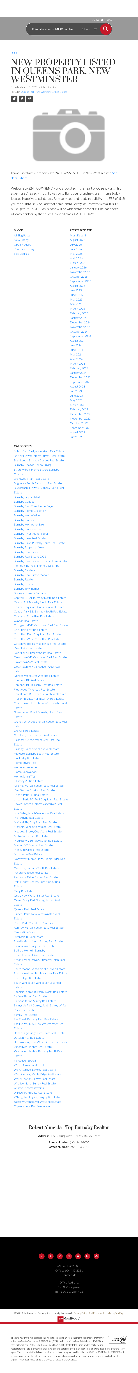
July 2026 (76, 244)
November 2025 (80, 271)
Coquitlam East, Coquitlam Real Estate (37, 634)
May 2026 (76, 253)
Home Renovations (26, 771)
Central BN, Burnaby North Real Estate (38, 602)
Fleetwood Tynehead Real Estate (34, 689)
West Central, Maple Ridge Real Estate (37, 1074)
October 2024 (79, 331)
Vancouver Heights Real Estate (33, 1046)
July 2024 (76, 345)
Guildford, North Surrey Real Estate (36, 735)
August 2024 (77, 340)
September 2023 (80, 382)
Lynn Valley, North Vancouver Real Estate (39, 813)
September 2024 (80, 336)
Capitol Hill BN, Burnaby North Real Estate (40, 597)
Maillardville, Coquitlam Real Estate (35, 822)
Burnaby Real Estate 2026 (30, 556)
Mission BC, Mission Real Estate (33, 845)
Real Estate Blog (24, 249)
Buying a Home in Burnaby (30, 593)
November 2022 (80, 418)
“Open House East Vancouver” (32, 1106)
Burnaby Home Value (27, 515)
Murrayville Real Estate (28, 854)
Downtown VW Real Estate (31, 662)
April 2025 (76, 304)
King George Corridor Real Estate (34, 790)
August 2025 (77, 285)
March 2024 (77, 363)
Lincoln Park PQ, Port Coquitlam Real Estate (41, 799)
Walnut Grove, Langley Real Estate (35, 1069)
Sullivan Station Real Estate (30, 996)
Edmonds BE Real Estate (29, 680)
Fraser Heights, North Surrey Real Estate (39, 698)
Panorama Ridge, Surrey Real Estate (36, 877)
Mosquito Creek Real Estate (31, 849)
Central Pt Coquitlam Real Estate (34, 616)
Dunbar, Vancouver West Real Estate (36, 675)
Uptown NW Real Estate (29, 1037)
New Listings (21, 239)
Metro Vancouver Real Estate (32, 836)
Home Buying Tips (25, 762)
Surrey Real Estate (25, 1014)
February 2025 (79, 313)
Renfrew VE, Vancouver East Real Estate (39, 927)
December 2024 (80, 322)
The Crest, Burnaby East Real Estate (36, 1019)
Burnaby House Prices (27, 529)
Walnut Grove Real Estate (30, 1065)
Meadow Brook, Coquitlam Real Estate (38, 831)
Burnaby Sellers (23, 584)
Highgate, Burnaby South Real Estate (36, 753)
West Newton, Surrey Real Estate (35, 1078)
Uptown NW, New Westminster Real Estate (41, 1042)
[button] (42, 1256)
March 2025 (77, 308)
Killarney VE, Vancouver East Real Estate (39, 785)
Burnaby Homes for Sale (29, 524)
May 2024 (76, 354)
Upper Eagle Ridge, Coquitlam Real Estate (39, 1033)
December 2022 (80, 414)
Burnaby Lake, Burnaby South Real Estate (39, 542)
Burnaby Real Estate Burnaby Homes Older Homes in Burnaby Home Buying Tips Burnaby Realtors (40, 565)
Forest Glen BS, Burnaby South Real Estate (40, 694)
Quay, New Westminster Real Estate (36, 895)
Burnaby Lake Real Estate (30, 538)
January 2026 (78, 267)
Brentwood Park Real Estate (31, 478)
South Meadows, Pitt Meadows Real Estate (40, 973)
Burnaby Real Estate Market (31, 575)
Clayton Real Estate (26, 620)
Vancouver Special (25, 1060)
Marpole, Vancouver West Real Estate (37, 826)
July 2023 (76, 391)
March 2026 (77, 262)
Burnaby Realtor (24, 579)
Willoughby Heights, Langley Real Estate (38, 1097)
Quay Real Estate (24, 891)
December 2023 (80, 377)
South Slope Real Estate (28, 978)
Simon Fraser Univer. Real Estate (34, 955)
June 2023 (76, 395)
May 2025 (76, 299)
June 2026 (76, 249)
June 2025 (76, 294)
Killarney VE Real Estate (28, 781)
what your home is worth (29, 1087)
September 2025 (80, 281)
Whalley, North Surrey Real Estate (35, 1083)
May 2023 (76, 400)
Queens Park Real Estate (29, 909)
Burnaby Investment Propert (31, 533)
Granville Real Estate (26, 730)
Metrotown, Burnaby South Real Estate (38, 840)
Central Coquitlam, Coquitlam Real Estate (39, 607)
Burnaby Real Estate (26, 552)
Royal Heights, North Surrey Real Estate (38, 941)
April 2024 (76, 359)
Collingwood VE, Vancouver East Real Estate (41, 625)
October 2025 (79, 276)
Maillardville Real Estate (28, 817)
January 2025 (78, 317)
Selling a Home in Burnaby (29, 950)
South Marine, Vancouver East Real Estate (39, 968)
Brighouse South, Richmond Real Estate (38, 483)
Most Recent (78, 235)
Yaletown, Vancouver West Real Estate (37, 1101)
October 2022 (79, 423)
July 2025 (76, 290)
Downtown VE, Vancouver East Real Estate (40, 657)
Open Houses (22, 244)
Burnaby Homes (24, 520)
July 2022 (76, 437)
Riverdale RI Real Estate (28, 936)
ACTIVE (96, 20)
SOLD (109, 20)
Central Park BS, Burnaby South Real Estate (40, 611)
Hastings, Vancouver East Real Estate (36, 748)
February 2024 (79, 368)
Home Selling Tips (24, 776)
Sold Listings (21, 253)
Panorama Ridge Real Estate (31, 872)
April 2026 (76, 258)
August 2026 (77, 239)
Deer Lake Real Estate (28, 648)
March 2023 (77, 404)
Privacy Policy (80, 1313)
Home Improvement (26, 767)
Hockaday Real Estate (27, 758)
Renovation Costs (25, 932)
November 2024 (80, 326)
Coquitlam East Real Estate (30, 629)
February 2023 (79, 409)
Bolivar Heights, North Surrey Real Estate (39, 455)
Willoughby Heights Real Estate (33, 1092)
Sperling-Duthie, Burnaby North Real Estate (40, 991)
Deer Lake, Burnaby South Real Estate (37, 652)
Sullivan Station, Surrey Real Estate (35, 1000)
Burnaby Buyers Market (28, 497)
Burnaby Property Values (29, 547)
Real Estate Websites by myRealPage (106, 1313)
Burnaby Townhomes (27, 588)
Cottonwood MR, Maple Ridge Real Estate (40, 643)
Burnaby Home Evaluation (30, 510)
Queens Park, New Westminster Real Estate (44, 91)
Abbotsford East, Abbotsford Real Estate (39, 451)
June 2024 (76, 349)
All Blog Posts (22, 235)
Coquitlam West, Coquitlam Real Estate (38, 639)
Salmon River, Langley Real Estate (34, 946)
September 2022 (80, 427)
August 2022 (77, 432)
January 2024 (78, 372)
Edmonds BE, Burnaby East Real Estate (38, 684)
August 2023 (77, 386)
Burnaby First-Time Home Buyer (34, 506)
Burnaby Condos (24, 501)
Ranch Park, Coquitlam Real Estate (35, 923)
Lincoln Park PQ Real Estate (31, 794)
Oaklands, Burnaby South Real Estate (36, 868)
